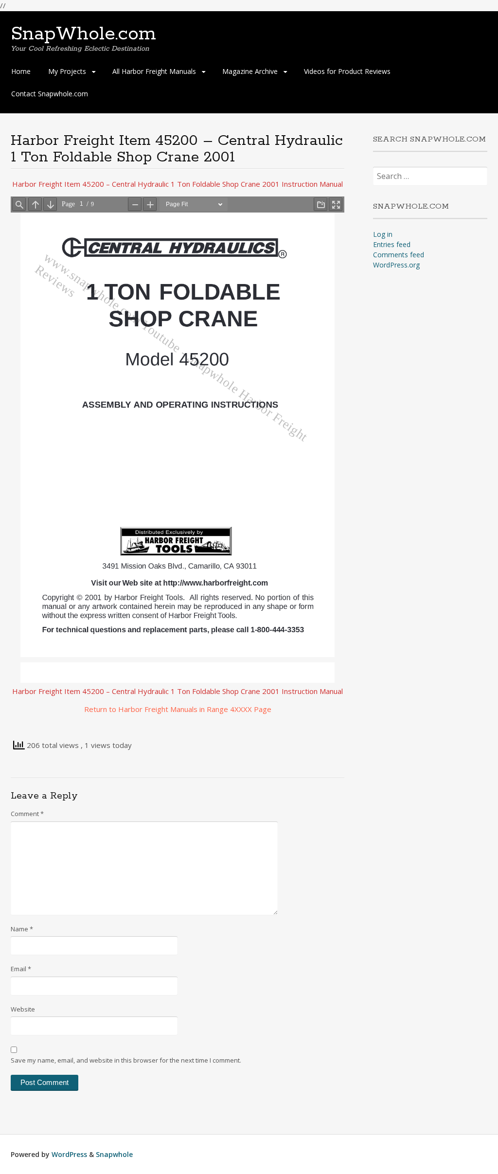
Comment (27, 813)
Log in (382, 234)
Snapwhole (114, 1154)
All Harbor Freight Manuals (154, 71)
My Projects (67, 71)
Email (21, 968)
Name (22, 929)
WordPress (69, 1154)
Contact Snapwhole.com (49, 93)
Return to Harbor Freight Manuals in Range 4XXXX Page (177, 709)
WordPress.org (396, 264)
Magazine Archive (250, 71)
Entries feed (391, 244)
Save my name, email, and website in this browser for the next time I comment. (126, 1060)
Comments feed (398, 254)
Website (23, 1009)
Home (21, 71)
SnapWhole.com (83, 34)
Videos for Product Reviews (347, 71)
